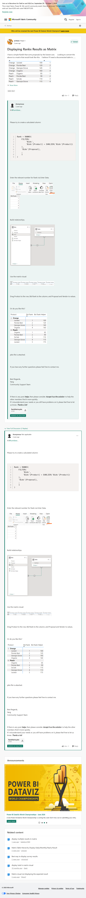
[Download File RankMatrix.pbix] (25, 410)
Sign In (78, 19)
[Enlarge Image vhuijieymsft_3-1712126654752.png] (32, 283)
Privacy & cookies (57, 888)
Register (71, 19)
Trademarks (80, 888)
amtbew (16, 41)
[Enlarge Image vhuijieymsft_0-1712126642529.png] (32, 188)
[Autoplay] (39, 823)
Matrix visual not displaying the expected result (30, 874)
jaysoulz (24, 850)
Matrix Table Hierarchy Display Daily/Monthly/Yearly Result (34, 848)
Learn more (65, 31)
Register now (7, 11)
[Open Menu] (80, 25)
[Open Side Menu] (5, 19)
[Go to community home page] (22, 19)
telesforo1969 (25, 842)
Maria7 (23, 877)
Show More (13, 85)
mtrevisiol (24, 859)
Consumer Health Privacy (30, 893)
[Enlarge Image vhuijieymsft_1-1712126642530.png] (15, 202)
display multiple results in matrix (24, 839)
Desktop (9, 26)
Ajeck (25, 868)
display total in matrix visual (22, 865)
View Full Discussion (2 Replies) (17, 428)
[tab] (42, 823)
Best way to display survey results (25, 856)
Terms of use (70, 888)
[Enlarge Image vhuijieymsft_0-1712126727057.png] (28, 328)
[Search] (65, 19)
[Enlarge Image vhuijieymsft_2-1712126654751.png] (32, 245)
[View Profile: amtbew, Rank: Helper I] (10, 42)
